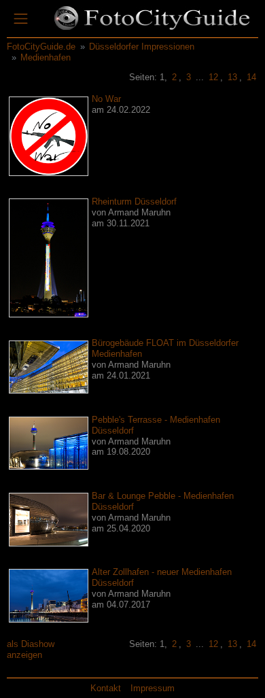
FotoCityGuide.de (41, 46)
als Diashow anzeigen (30, 649)
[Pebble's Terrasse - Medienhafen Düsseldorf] (48, 443)
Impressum (152, 688)
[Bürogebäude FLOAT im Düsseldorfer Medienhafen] (48, 366)
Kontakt (105, 688)
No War (106, 99)
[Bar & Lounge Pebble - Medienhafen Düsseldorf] (48, 519)
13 (232, 77)
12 (213, 77)
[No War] (48, 135)
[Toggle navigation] (21, 19)
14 (251, 77)
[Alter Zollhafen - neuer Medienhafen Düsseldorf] (48, 595)
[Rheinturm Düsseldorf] (48, 257)
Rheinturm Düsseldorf (134, 201)
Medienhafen (45, 57)
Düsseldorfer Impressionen (141, 46)
